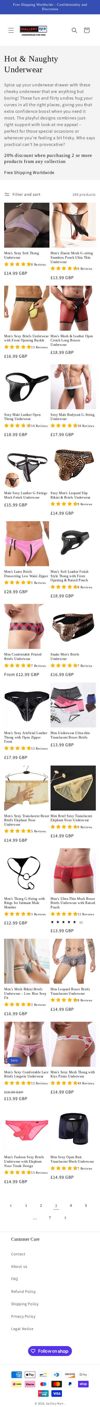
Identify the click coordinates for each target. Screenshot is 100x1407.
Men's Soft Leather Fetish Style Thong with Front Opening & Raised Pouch (70, 576)
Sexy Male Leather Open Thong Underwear (22, 417)
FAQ (14, 1278)
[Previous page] (11, 1206)
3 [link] (56, 1205)
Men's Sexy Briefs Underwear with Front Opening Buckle (26, 338)
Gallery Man (55, 1403)
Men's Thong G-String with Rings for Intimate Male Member (24, 903)
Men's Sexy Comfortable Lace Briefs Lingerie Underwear (26, 1074)
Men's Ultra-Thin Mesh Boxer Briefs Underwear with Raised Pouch (73, 903)
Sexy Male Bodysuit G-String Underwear (72, 417)
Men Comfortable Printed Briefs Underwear (23, 656)
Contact (18, 1253)
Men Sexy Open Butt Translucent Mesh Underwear (72, 1159)
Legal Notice (22, 1328)
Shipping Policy (25, 1303)
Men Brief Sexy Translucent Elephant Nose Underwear (71, 818)
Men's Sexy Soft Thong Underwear (21, 255)
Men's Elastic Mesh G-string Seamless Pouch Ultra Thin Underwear (72, 257)
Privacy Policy (23, 1316)
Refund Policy (23, 1291)
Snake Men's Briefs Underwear (65, 656)
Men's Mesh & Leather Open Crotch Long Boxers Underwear (72, 340)
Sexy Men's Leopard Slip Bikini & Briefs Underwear (71, 495)
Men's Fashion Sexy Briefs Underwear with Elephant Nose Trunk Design (24, 1161)
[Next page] (65, 1218)
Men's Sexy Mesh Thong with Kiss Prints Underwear (73, 1074)
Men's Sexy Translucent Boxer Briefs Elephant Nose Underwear (26, 820)
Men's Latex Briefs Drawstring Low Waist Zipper (26, 574)
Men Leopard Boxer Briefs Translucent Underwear (70, 991)
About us (19, 1266)
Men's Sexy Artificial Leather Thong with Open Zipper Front (25, 737)
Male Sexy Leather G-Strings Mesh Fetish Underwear (25, 495)
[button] (11, 30)
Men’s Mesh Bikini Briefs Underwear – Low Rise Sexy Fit (25, 993)
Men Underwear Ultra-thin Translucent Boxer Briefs (70, 735)
